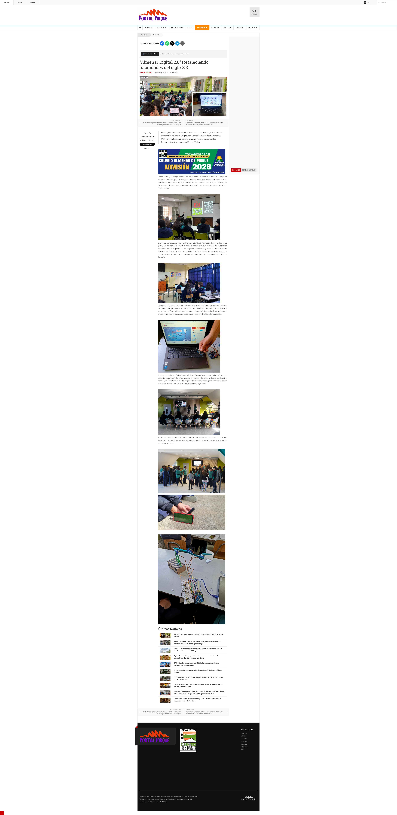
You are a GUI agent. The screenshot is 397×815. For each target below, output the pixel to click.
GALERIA (32, 2)
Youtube (244, 744)
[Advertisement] (244, 70)
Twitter (243, 736)
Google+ (244, 738)
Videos (20, 2)
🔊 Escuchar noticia (150, 54)
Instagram (244, 747)
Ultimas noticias (248, 170)
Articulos (162, 28)
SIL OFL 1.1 (163, 802)
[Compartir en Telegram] (177, 43)
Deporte (215, 28)
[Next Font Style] (154, 140)
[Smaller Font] (141, 137)
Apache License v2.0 (186, 799)
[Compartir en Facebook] (162, 43)
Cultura (227, 28)
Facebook (244, 733)
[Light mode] (365, 2)
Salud (190, 28)
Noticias (149, 28)
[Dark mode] (368, 2)
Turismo (240, 28)
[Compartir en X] (172, 43)
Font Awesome (144, 802)
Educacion (202, 28)
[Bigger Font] (154, 137)
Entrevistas (177, 28)
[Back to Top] (2, 813)
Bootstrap (142, 799)
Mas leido (236, 170)
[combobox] (386, 2)
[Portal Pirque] (153, 14)
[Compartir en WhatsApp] (167, 43)
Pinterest (244, 741)
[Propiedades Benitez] (188, 740)
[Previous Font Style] (141, 140)
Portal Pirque (146, 73)
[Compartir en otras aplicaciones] (182, 43)
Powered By (248, 798)
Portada (6, 2)
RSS (242, 749)
